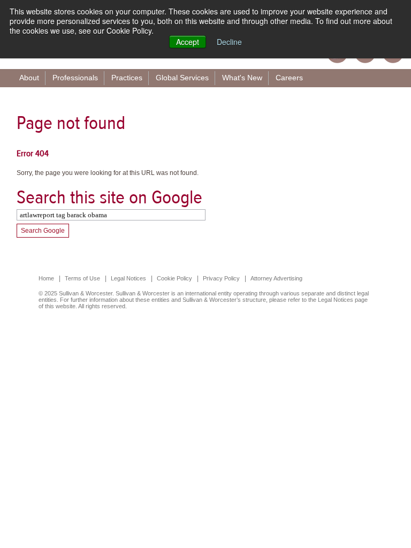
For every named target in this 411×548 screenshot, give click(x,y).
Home (46, 278)
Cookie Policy (174, 278)
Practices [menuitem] (126, 77)
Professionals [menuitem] (75, 77)
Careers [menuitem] (289, 77)
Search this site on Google (109, 197)
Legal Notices (128, 278)
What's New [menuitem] (242, 77)
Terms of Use (82, 278)
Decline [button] (229, 41)
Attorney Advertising (276, 278)
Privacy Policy (221, 278)
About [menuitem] (29, 77)
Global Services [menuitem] (182, 77)
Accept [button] (187, 41)
